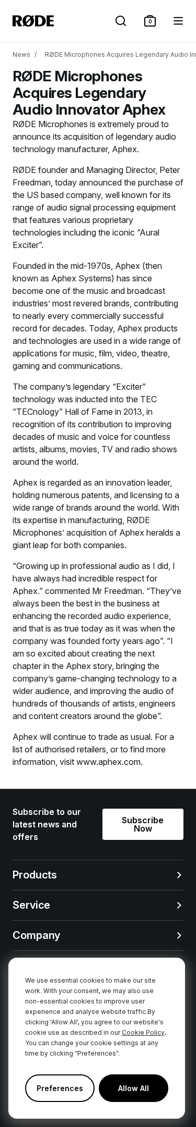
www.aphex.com (108, 762)
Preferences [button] (60, 1088)
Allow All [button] (133, 1088)
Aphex (124, 149)
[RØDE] (33, 21)
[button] (150, 21)
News (21, 54)
